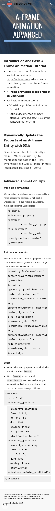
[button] (3, 4)
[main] (27, 27)
